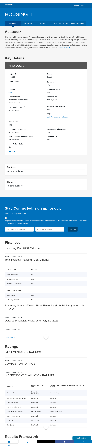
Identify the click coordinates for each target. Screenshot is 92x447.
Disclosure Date (53, 89)
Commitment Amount (17, 129)
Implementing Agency (56, 106)
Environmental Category (57, 129)
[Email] (9, 442)
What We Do (9, 5)
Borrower (51, 81)
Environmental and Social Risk (21, 136)
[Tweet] (46, 442)
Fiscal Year (13, 121)
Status (49, 74)
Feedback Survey (82, 438)
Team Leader (14, 81)
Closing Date (52, 136)
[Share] (64, 442)
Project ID (12, 74)
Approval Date (14, 97)
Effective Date (52, 97)
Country (12, 89)
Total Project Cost (17, 106)
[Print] (27, 442)
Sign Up (73, 229)
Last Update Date (16, 144)
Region (50, 114)
